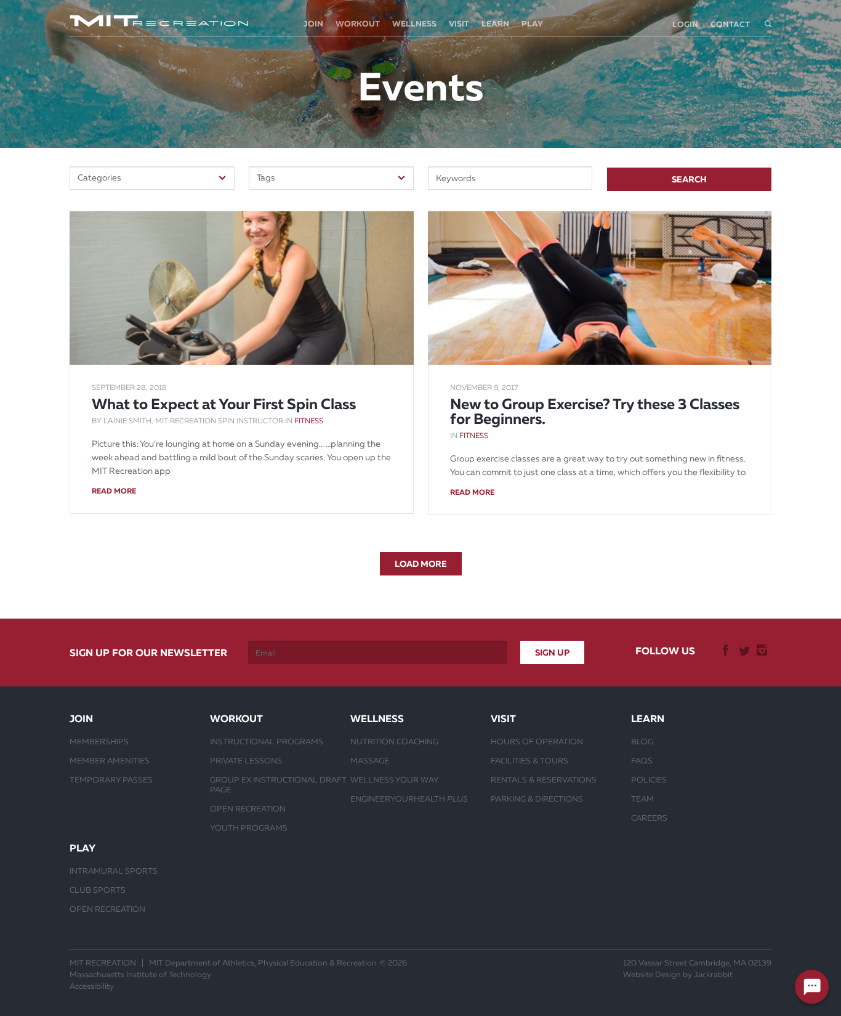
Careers (649, 818)
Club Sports (98, 890)
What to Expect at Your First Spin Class (224, 404)
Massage (369, 760)
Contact (730, 24)
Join (313, 24)
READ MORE (114, 491)
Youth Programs (249, 827)
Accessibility (92, 986)
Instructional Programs (266, 741)
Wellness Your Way (394, 779)
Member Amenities (110, 760)
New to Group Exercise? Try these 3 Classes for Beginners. (594, 411)
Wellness (414, 24)
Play (532, 24)
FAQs (642, 760)
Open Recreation (248, 808)
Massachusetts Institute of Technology (140, 974)
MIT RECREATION (103, 963)
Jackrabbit (713, 974)
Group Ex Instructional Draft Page (278, 784)
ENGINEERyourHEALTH (409, 798)
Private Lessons (246, 760)
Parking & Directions (537, 798)
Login (685, 24)
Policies (649, 779)
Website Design (652, 974)
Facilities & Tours (529, 760)
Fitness (308, 421)
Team (642, 798)
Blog (642, 741)
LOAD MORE (421, 563)
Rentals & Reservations (544, 779)
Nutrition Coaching (394, 741)
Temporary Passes (111, 779)
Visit (459, 24)
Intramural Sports (114, 871)
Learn (495, 24)
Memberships (99, 741)
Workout (358, 24)
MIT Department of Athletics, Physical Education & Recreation (263, 963)
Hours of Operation (537, 741)
